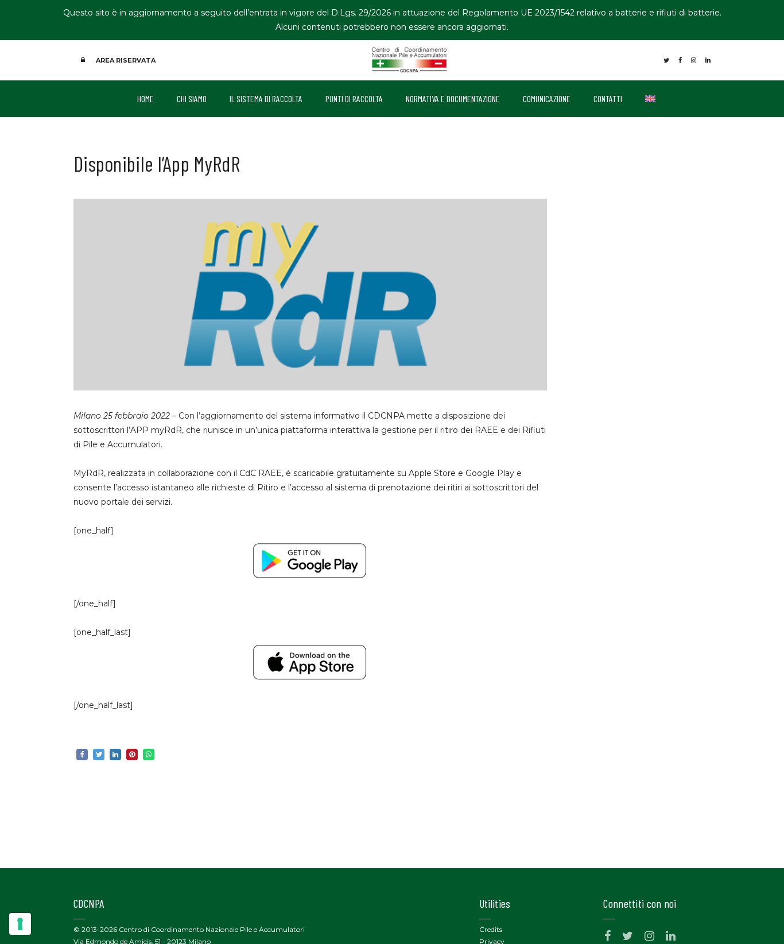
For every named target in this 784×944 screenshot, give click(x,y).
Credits (490, 929)
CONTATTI (607, 98)
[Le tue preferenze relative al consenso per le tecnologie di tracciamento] (20, 924)
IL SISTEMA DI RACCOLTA (266, 98)
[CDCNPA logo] (409, 59)
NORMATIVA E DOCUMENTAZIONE (453, 98)
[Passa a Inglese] (650, 99)
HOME (145, 98)
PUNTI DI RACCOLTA (354, 98)
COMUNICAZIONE (546, 98)
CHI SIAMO (192, 98)
